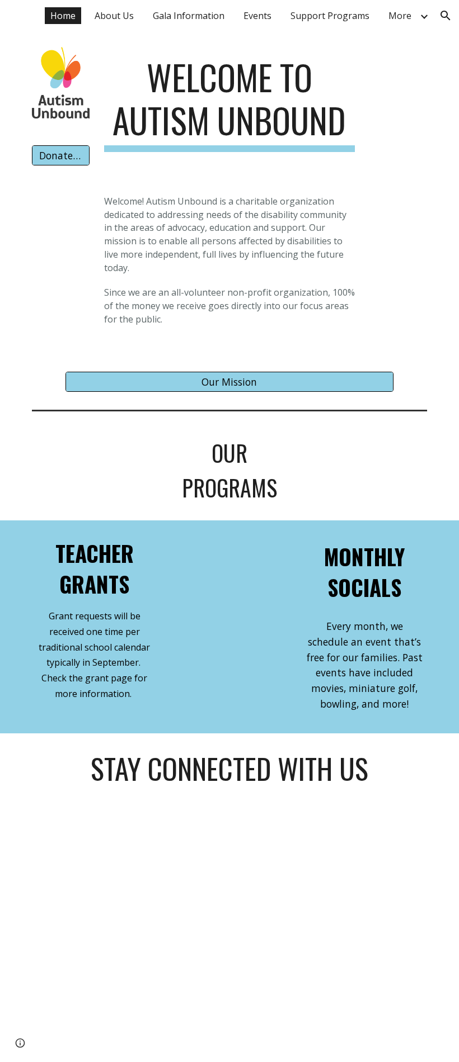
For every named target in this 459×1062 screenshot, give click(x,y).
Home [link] (63, 16)
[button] (445, 15)
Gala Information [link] (188, 16)
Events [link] (257, 16)
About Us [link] (114, 16)
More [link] (399, 16)
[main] (230, 103)
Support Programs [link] (330, 16)
